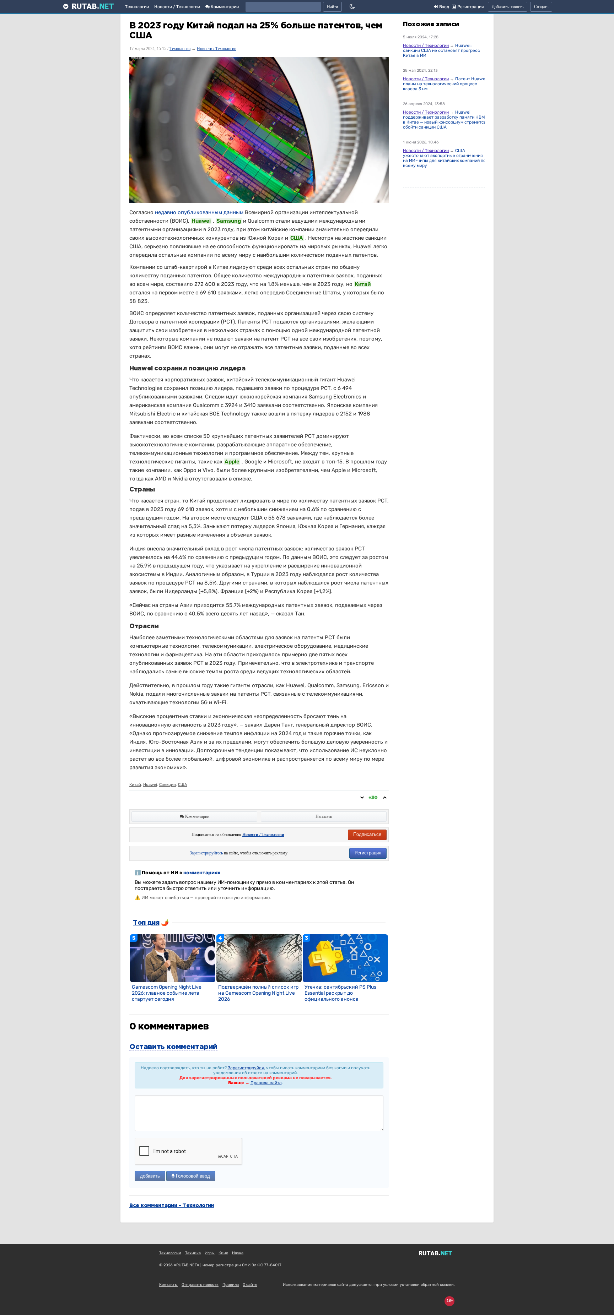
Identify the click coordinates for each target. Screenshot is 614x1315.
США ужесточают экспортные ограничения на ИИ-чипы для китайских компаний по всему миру (444, 158)
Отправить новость (200, 1284)
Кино (223, 1253)
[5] (172, 957)
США (182, 784)
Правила (230, 1284)
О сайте (250, 1284)
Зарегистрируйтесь (206, 853)
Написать (324, 816)
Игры (210, 1253)
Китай (135, 784)
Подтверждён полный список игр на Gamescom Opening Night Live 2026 (258, 993)
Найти (332, 6)
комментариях (201, 873)
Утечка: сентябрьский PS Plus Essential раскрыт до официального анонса (340, 993)
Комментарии (224, 6)
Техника (193, 1253)
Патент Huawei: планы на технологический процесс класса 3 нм (445, 83)
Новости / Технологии (177, 6)
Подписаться (367, 834)
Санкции (167, 784)
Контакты (168, 1284)
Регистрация (368, 852)
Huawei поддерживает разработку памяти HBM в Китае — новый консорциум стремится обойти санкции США (444, 120)
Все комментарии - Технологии (171, 1205)
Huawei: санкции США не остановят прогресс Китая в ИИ (441, 50)
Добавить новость (507, 6)
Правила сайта (266, 1082)
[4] (259, 957)
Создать (541, 6)
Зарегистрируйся (246, 1067)
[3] (345, 957)
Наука (237, 1253)
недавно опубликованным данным (199, 212)
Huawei (150, 784)
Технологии (137, 6)
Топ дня (146, 923)
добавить (150, 1176)
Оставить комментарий (173, 1047)
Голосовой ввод (192, 1176)
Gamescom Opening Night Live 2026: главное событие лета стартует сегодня (166, 993)
